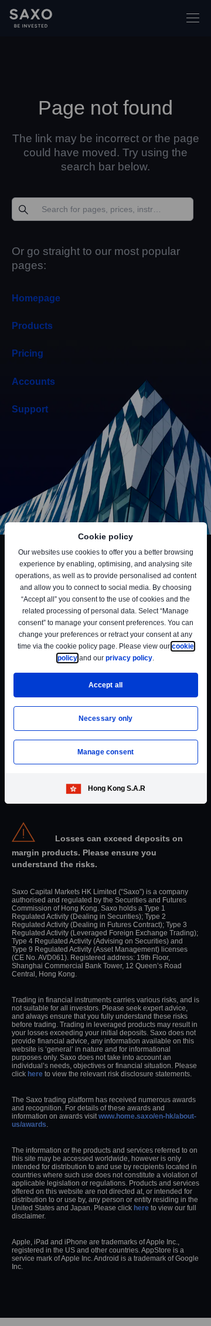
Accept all (106, 684)
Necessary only (106, 718)
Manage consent (105, 751)
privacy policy (156, 657)
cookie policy (81, 657)
